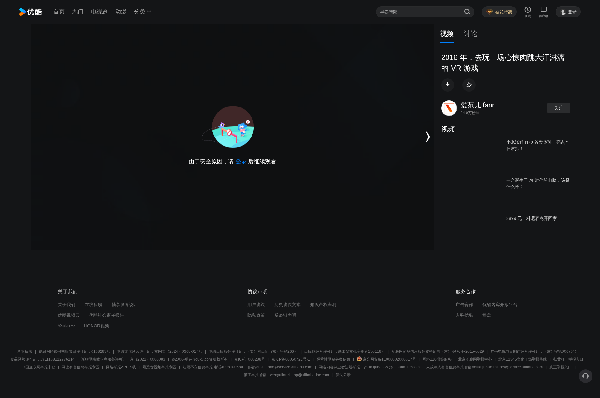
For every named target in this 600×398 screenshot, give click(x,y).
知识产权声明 (323, 304)
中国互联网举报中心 (38, 367)
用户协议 (256, 304)
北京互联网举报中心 (475, 359)
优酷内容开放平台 (500, 304)
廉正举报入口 (560, 367)
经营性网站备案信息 (333, 359)
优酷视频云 (69, 315)
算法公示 (343, 375)
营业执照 (24, 351)
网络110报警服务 (437, 359)
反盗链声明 (285, 315)
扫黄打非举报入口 (568, 359)
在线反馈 (93, 304)
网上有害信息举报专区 (80, 367)
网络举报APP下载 (121, 367)
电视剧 (99, 11)
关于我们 (66, 304)
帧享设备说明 (125, 304)
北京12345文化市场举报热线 (522, 359)
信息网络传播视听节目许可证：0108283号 (74, 351)
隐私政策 (256, 315)
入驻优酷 (464, 315)
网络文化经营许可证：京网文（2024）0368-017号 (159, 351)
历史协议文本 (287, 304)
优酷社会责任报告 (106, 315)
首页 (59, 11)
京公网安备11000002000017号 (389, 359)
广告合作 (464, 304)
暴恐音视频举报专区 (159, 367)
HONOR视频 (96, 325)
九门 (77, 11)
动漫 (121, 11)
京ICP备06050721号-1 (291, 359)
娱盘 (486, 315)
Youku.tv (66, 325)
